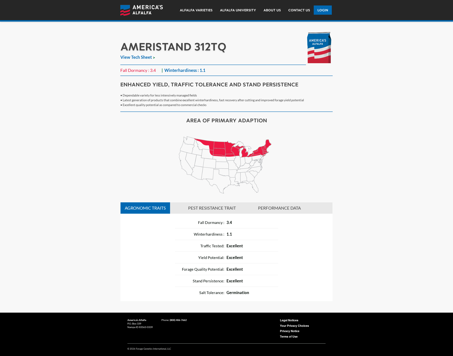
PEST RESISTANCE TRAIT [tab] (212, 207)
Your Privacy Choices (294, 326)
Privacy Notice (289, 331)
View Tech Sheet (136, 57)
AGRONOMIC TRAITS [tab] (145, 207)
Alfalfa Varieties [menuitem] (196, 10)
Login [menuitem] (322, 10)
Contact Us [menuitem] (299, 10)
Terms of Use (289, 336)
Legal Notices (289, 320)
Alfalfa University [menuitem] (238, 10)
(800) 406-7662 (178, 319)
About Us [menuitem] (272, 10)
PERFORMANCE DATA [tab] (279, 207)
